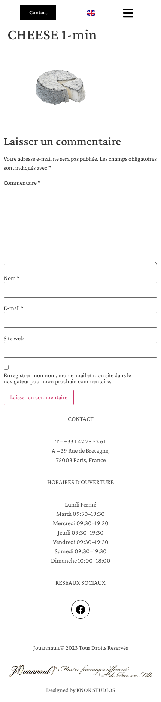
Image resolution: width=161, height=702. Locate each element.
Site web (14, 338)
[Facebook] (80, 609)
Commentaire (22, 183)
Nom (11, 278)
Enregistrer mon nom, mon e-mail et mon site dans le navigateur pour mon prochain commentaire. (67, 378)
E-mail (14, 308)
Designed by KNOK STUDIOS (80, 690)
